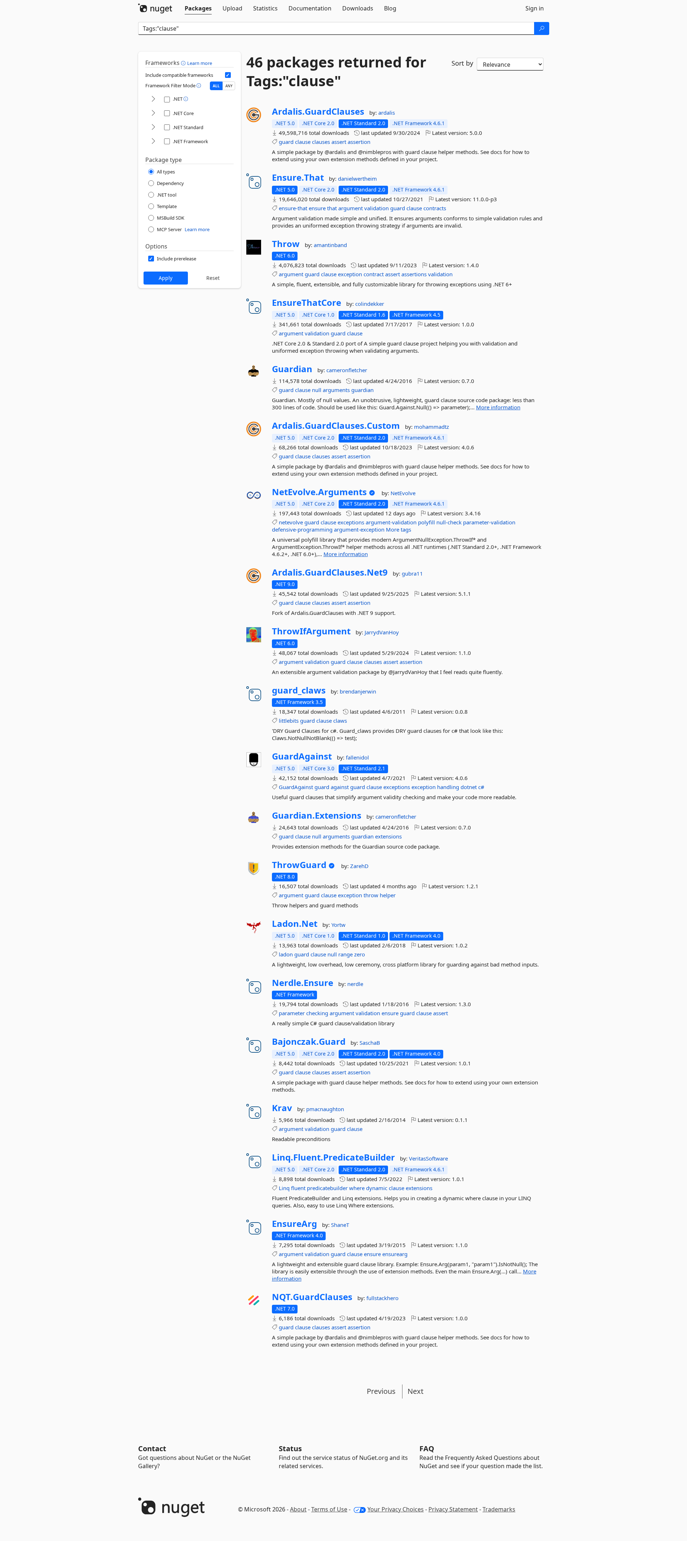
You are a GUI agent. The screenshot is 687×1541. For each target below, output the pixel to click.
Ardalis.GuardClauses (318, 111)
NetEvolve (403, 493)
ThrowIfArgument (311, 631)
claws (340, 720)
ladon (286, 954)
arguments (336, 389)
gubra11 (412, 573)
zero (359, 954)
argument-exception (359, 529)
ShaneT (340, 1224)
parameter (292, 1013)
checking (317, 1013)
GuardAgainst (302, 756)
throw (371, 895)
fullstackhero (382, 1298)
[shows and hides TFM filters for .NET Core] (153, 113)
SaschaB (370, 1042)
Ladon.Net (294, 924)
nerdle (355, 983)
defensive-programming (302, 529)
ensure (317, 208)
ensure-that (293, 208)
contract (374, 274)
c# (481, 787)
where (357, 1188)
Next (415, 1391)
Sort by (462, 63)
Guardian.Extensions (316, 815)
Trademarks (499, 1509)
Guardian (292, 369)
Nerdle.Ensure (302, 983)
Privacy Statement (453, 1509)
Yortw (338, 924)
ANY (229, 85)
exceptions (351, 522)
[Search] (541, 28)
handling (448, 787)
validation (376, 208)
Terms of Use (329, 1509)
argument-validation (391, 522)
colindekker (369, 303)
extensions (388, 836)
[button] (184, 63)
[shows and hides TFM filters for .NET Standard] (153, 127)
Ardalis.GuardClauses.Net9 (330, 572)
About (298, 1509)
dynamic (376, 1188)
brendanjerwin (358, 691)
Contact (152, 1448)
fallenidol (357, 757)
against (340, 787)
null (316, 389)
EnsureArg (294, 1224)
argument (350, 208)
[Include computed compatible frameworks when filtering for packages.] (228, 75)
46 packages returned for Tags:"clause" (336, 71)
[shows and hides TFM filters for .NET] (153, 99)
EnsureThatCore (306, 303)
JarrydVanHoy (382, 632)
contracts (434, 208)
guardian (362, 389)
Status (290, 1448)
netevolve (291, 522)
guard (286, 141)
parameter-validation (489, 522)
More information (498, 407)
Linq (284, 1188)
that (332, 208)
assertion (359, 141)
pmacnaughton (325, 1109)
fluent (298, 1188)
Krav (282, 1108)
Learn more (199, 63)
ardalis (386, 112)
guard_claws (299, 690)
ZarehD (359, 865)
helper (388, 895)
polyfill (426, 522)
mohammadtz (431, 426)
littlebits (289, 720)
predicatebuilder (327, 1188)
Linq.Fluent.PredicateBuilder (333, 1157)
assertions (414, 274)
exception (350, 274)
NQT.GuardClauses (312, 1297)
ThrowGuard (299, 865)
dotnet (469, 787)
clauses (321, 141)
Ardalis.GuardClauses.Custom (336, 426)
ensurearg (395, 1254)
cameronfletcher (346, 370)
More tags (398, 529)
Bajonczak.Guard (308, 1041)
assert (338, 141)
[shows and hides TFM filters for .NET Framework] (153, 142)
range (345, 954)
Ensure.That (298, 177)
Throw (286, 244)
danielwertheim (357, 178)
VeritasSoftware (428, 1158)
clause (303, 141)
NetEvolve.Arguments (319, 492)
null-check (449, 522)
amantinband (330, 244)
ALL (216, 85)
